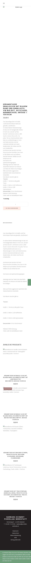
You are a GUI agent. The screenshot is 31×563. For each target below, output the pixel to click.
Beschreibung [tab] (7, 222)
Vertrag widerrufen (16, 540)
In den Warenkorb (12, 208)
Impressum (15, 531)
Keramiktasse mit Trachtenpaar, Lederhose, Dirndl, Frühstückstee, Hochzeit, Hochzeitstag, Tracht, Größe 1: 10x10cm (15, 493)
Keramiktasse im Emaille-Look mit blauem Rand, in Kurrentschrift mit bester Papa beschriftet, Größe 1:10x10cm (15, 416)
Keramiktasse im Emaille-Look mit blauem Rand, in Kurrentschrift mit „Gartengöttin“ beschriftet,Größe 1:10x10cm (15, 378)
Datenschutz (15, 533)
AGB (15, 537)
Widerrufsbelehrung (15, 535)
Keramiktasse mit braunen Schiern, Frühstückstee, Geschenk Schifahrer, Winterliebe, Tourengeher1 (15, 455)
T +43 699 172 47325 (9, 524)
